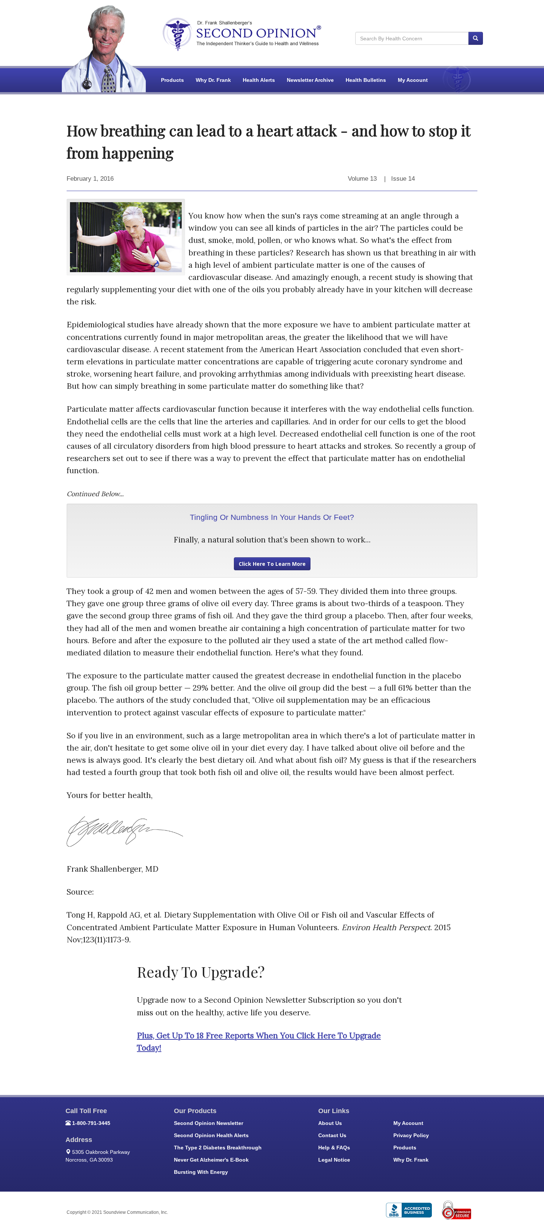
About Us (330, 1123)
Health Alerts (259, 80)
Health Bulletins (366, 80)
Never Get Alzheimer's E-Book (211, 1160)
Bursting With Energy (201, 1172)
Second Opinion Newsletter (208, 1123)
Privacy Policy (411, 1135)
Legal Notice (334, 1160)
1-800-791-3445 (91, 1123)
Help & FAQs (334, 1147)
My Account (413, 80)
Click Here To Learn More (272, 563)
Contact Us (332, 1135)
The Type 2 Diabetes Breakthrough (218, 1147)
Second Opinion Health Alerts (211, 1135)
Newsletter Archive (310, 80)
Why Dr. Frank (213, 80)
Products (172, 80)
